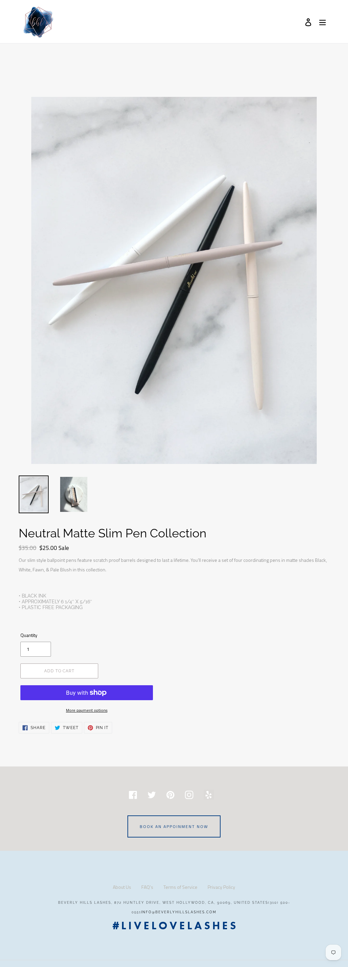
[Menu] (323, 21)
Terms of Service (180, 887)
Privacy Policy (221, 887)
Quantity (28, 635)
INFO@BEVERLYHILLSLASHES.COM (178, 912)
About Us (122, 887)
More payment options (86, 710)
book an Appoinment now (174, 826)
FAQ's (147, 887)
